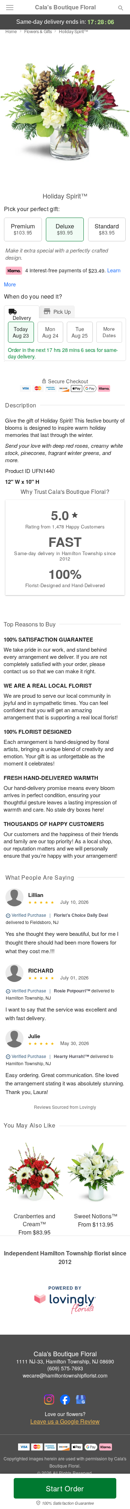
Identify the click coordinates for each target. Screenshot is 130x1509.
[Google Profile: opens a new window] (81, 1399)
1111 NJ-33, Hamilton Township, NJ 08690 (65, 1361)
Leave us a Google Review (65, 1421)
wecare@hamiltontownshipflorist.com (65, 1375)
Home (11, 31)
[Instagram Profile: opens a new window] (49, 1399)
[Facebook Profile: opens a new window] (65, 1399)
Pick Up (62, 311)
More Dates (109, 332)
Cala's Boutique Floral (65, 7)
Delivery (22, 316)
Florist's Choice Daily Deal (81, 915)
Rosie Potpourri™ (72, 990)
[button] (115, 1493)
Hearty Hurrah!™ (71, 1056)
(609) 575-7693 (65, 1368)
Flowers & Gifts (38, 31)
